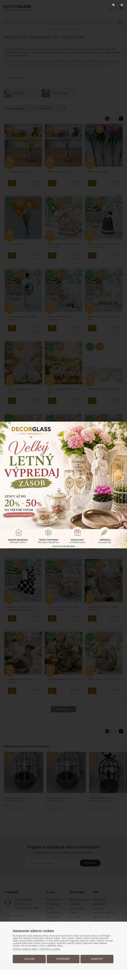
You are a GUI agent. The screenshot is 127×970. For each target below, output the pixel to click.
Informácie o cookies (50, 949)
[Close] (122, 5)
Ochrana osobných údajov (25, 949)
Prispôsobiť (63, 959)
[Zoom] (113, 5)
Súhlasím (29, 959)
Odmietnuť (97, 959)
